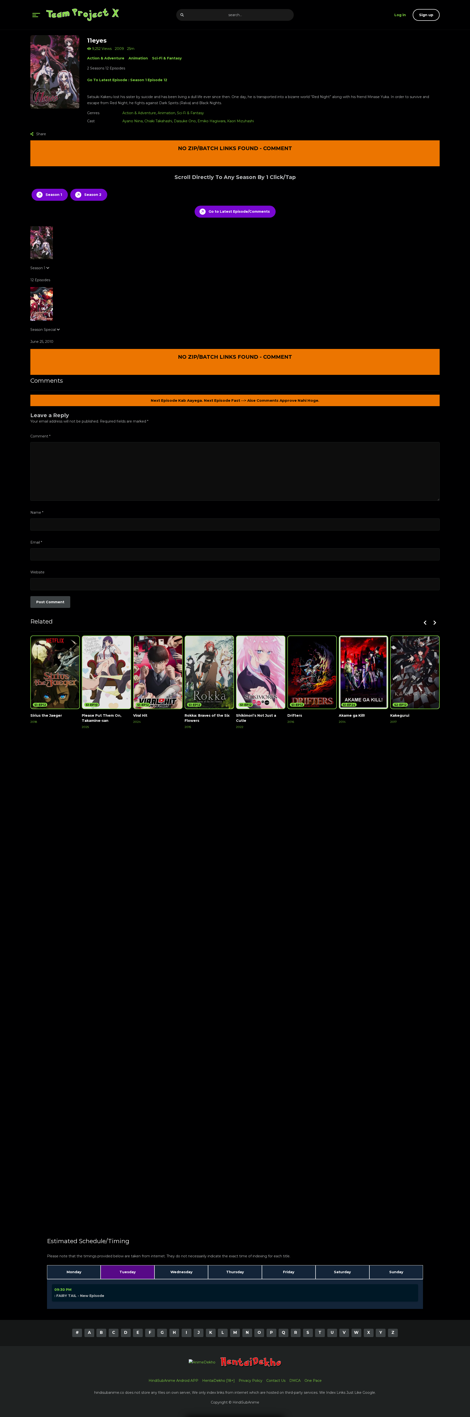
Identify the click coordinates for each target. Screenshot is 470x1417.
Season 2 (92, 194)
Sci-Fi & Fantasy (167, 58)
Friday (288, 1272)
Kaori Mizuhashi (240, 121)
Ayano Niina (132, 121)
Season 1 (54, 194)
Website (37, 572)
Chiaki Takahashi (158, 121)
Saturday (342, 1272)
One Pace (313, 1380)
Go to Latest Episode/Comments (239, 211)
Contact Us (275, 1380)
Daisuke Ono (185, 121)
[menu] (36, 15)
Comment (40, 436)
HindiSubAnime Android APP (173, 1380)
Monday (74, 1272)
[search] (182, 15)
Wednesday (181, 1272)
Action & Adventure (105, 58)
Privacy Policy (250, 1380)
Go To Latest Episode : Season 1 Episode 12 (127, 80)
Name (36, 512)
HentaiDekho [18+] (218, 1380)
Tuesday (127, 1272)
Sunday (396, 1272)
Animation (138, 58)
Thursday (235, 1272)
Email (36, 542)
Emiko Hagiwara (211, 121)
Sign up (426, 15)
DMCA (295, 1380)
